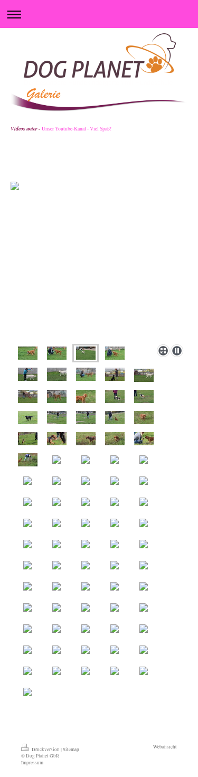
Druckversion (46, 749)
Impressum (32, 762)
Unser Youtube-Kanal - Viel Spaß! (76, 128)
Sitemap (71, 749)
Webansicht (165, 746)
